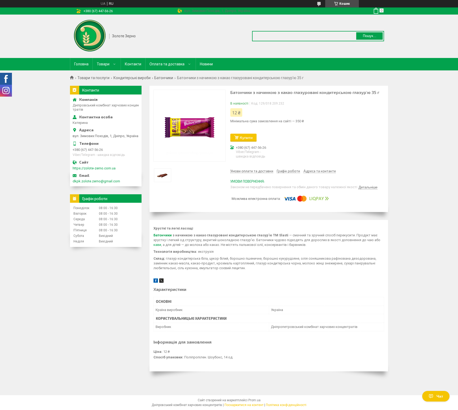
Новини (206, 64)
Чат (440, 396)
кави (157, 245)
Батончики (163, 78)
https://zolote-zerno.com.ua (94, 168)
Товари (103, 64)
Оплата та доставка (166, 64)
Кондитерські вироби (132, 78)
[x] (161, 281)
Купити (246, 137)
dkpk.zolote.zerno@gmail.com (96, 181)
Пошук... (369, 36)
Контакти (133, 64)
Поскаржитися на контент (243, 405)
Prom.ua (254, 400)
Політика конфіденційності (286, 405)
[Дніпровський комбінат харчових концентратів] (90, 36)
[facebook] (155, 281)
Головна (81, 64)
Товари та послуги (93, 78)
